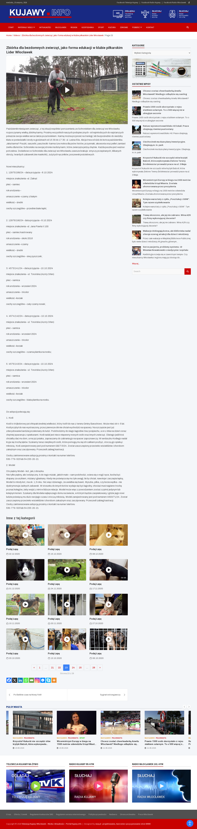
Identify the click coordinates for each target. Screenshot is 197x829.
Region (74, 27)
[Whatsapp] (25, 680)
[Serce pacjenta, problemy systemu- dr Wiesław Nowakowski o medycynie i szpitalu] (136, 250)
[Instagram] (37, 680)
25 (80, 667)
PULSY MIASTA (14, 706)
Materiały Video (25, 27)
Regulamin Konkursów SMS (41, 814)
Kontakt (150, 27)
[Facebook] (189, 2)
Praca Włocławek (145, 814)
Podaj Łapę (12, 549)
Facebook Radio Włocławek (175, 2)
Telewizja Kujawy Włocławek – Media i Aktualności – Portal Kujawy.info (51, 824)
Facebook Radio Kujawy (151, 2)
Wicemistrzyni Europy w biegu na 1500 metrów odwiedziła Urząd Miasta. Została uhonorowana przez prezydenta (167, 183)
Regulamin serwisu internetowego (71, 814)
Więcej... (136, 264)
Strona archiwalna (127, 814)
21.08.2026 (107, 748)
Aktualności (45, 27)
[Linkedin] (20, 680)
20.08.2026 (19, 748)
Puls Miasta (29, 738)
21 (52, 667)
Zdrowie (124, 27)
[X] (14, 680)
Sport (101, 27)
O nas (8, 814)
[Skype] (48, 680)
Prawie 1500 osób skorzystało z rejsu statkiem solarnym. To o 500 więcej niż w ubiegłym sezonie (163, 110)
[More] (54, 680)
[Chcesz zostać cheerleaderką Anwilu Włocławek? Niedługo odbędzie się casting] (136, 94)
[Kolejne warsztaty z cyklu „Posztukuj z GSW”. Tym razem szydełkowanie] (136, 203)
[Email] (31, 680)
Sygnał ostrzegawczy (110, 695)
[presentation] (184, 707)
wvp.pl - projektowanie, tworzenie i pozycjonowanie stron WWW (123, 824)
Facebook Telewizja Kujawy (127, 2)
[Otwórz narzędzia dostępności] (189, 823)
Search (187, 271)
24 (73, 667)
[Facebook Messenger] (42, 680)
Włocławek (60, 27)
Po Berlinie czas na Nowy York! (28, 695)
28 (93, 667)
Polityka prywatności (97, 814)
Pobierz (136, 27)
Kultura (112, 27)
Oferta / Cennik (20, 814)
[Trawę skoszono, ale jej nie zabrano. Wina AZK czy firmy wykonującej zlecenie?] (136, 219)
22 (59, 667)
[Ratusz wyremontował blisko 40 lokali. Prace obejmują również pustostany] (136, 130)
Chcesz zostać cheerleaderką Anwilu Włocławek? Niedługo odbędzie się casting (120, 744)
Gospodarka (87, 27)
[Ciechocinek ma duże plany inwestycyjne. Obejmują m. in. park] (136, 145)
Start (11, 27)
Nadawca (113, 814)
